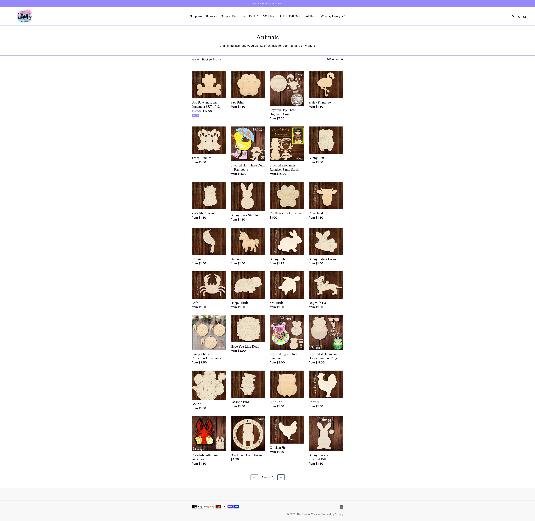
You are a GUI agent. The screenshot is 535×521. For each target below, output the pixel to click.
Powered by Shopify (332, 514)
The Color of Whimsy (308, 514)
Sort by (195, 60)
